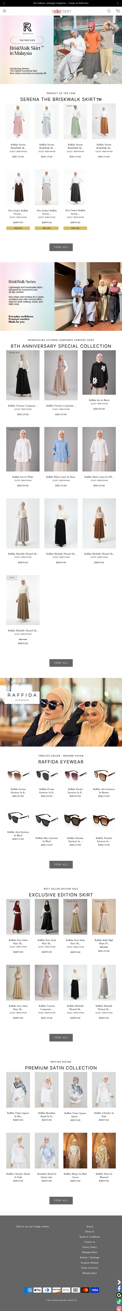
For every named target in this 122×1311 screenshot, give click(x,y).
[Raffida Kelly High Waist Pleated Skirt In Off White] (104, 917)
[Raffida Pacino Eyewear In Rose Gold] (75, 775)
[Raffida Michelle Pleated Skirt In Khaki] (23, 600)
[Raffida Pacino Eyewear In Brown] (18, 775)
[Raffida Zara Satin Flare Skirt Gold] (18, 982)
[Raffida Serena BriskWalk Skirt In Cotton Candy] (18, 121)
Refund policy (90, 1273)
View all (61, 247)
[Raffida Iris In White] (23, 449)
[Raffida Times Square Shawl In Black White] (75, 1090)
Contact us (89, 1242)
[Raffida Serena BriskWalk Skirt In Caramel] (104, 121)
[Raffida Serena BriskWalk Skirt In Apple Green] (75, 121)
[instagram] (119, 1308)
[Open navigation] (4, 11)
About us (89, 1232)
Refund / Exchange (89, 1258)
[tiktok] (119, 1301)
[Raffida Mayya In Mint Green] (75, 1150)
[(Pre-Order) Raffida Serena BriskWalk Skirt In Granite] (75, 187)
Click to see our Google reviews (32, 1226)
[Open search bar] (109, 11)
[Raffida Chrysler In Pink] (104, 1090)
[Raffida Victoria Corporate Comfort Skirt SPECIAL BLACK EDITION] (23, 375)
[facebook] (119, 1288)
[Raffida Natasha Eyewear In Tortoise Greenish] (75, 820)
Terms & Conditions (89, 1237)
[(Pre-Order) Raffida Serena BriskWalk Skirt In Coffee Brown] (18, 187)
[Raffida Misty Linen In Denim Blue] (61, 449)
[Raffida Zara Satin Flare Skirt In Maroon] (18, 917)
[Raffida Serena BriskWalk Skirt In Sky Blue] (47, 121)
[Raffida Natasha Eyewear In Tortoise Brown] (104, 820)
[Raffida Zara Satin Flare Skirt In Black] (47, 917)
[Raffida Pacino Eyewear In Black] (47, 775)
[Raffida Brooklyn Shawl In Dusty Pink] (47, 1090)
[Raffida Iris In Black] (99, 372)
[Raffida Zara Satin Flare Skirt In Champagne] (75, 917)
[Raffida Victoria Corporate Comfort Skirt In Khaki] (61, 375)
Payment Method (89, 1263)
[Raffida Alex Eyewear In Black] (18, 817)
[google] (119, 1295)
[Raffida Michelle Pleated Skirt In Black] (61, 523)
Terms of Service (89, 1268)
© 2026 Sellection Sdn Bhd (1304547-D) (61, 1300)
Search (89, 1227)
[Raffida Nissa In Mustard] (104, 1150)
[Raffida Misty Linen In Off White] (99, 449)
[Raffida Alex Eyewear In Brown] (104, 775)
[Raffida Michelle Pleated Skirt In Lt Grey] (23, 523)
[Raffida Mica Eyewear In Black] (47, 820)
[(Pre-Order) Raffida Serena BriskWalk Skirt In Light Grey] (47, 187)
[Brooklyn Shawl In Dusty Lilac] (47, 1150)
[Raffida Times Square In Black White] (18, 1090)
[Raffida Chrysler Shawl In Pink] (18, 1150)
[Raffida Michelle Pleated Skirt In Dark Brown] (99, 523)
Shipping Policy (89, 1252)
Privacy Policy (89, 1247)
